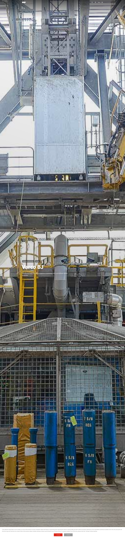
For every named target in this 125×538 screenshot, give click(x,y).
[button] (58, 534)
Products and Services (28, 261)
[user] (95, 2)
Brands (37, 261)
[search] (92, 2)
